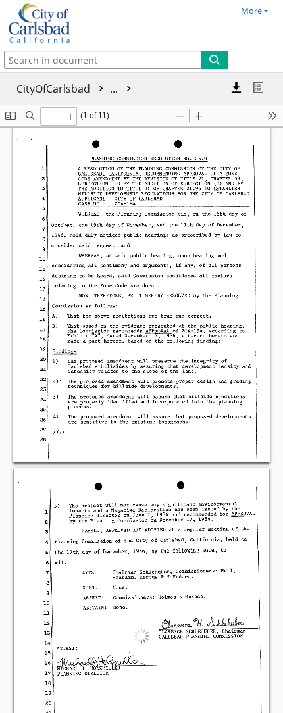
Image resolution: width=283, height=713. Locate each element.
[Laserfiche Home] (56, 23)
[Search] (214, 60)
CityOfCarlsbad (68, 89)
